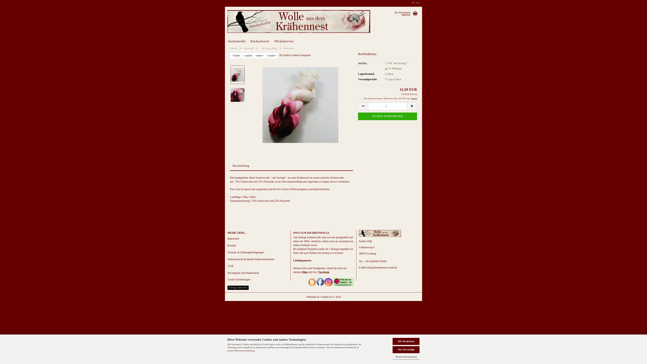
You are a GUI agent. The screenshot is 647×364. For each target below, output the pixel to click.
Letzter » (272, 55)
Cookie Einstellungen (238, 279)
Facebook (323, 272)
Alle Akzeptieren (406, 341)
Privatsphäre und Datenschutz (243, 272)
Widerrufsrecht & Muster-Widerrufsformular (250, 259)
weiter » (260, 55)
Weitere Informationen (406, 357)
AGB (230, 266)
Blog (304, 272)
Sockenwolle (236, 41)
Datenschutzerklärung (245, 350)
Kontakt (231, 245)
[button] (363, 106)
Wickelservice (284, 41)
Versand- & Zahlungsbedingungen (245, 252)
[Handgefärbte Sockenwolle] (300, 104)
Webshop (311, 296)
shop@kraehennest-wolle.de (382, 267)
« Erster (236, 55)
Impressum (233, 238)
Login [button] (417, 2)
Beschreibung (241, 165)
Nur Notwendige (406, 349)
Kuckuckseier (260, 41)
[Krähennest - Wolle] (298, 21)
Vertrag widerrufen (238, 287)
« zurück (247, 55)
